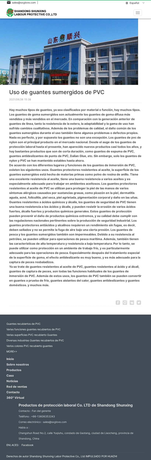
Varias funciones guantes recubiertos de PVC (33, 329)
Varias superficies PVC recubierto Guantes (31, 334)
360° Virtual (15, 397)
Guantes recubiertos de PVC (23, 323)
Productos (13, 370)
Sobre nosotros (17, 364)
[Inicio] (32, 12)
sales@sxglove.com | (24, 2)
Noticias (12, 381)
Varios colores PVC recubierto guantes (29, 345)
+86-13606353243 (43, 416)
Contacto (13, 392)
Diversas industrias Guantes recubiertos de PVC (35, 340)
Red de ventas (16, 386)
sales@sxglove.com (55, 421)
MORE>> (11, 351)
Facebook (28, 445)
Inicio (10, 359)
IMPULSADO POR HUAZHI (101, 456)
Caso (10, 375)
